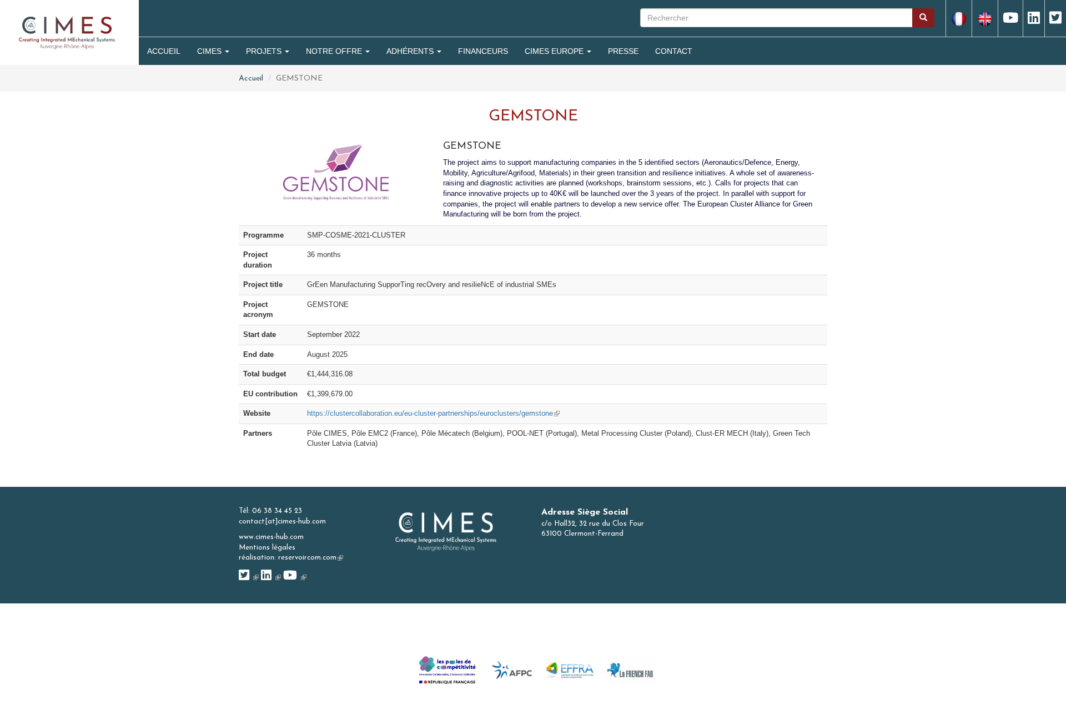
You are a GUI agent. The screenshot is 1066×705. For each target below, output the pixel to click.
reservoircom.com (310, 557)
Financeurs (483, 51)
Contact (673, 51)
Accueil (163, 51)
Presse (623, 51)
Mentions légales (267, 547)
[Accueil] (66, 32)
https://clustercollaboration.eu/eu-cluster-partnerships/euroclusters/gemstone (433, 413)
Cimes (210, 51)
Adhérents (411, 51)
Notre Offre (335, 51)
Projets (265, 51)
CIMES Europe (555, 51)
